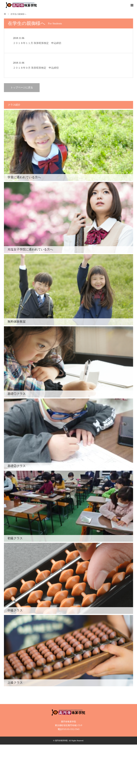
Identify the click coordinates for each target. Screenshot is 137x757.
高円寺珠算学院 (61, 741)
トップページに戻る (22, 87)
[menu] (131, 5)
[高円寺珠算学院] (21, 5)
